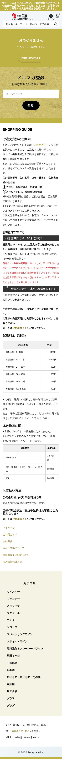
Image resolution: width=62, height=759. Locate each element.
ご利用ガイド (41, 144)
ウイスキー (13, 591)
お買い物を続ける (31, 58)
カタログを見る (5, 16)
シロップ (12, 627)
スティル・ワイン (17, 641)
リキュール (13, 613)
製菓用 (11, 684)
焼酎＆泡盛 (13, 655)
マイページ (9, 527)
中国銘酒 (12, 662)
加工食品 (12, 691)
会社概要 (7, 541)
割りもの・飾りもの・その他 (23, 677)
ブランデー (13, 598)
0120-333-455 (20, 731)
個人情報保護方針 (12, 561)
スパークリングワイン (20, 634)
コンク (11, 620)
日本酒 (11, 670)
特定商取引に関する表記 (16, 554)
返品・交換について (13, 548)
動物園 (55, 24)
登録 (31, 105)
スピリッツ (13, 605)
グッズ (11, 705)
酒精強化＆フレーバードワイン (25, 648)
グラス (11, 698)
